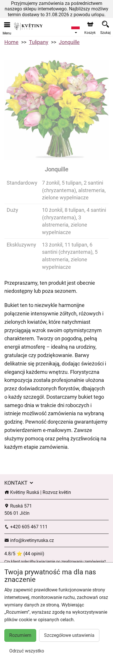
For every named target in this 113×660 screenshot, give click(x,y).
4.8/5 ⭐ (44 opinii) (24, 553)
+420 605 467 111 (28, 527)
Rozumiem (20, 635)
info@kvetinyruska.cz (31, 540)
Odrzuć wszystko (26, 651)
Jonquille (69, 42)
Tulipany (38, 42)
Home (11, 42)
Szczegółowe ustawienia (69, 635)
